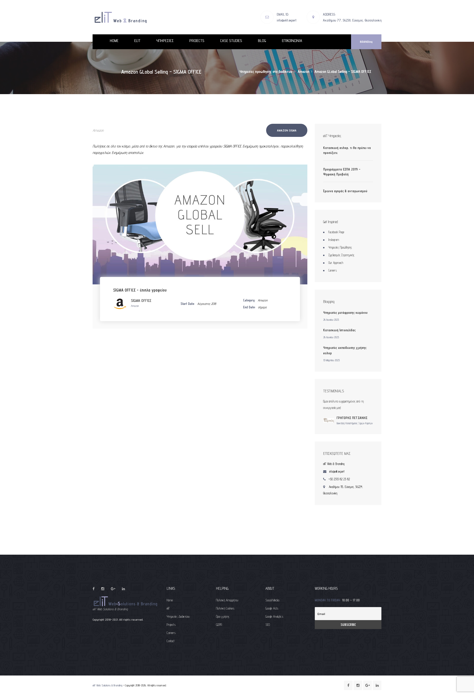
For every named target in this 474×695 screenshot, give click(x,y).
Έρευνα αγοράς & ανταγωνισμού (345, 191)
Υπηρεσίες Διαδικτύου (178, 616)
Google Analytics (274, 616)
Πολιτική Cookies (225, 608)
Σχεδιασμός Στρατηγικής (341, 255)
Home (170, 600)
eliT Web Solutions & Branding (107, 685)
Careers (332, 270)
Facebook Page (336, 232)
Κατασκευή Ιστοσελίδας (339, 330)
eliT (168, 608)
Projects (171, 625)
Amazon (98, 130)
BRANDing (366, 41)
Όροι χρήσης (222, 616)
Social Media (272, 600)
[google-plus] (113, 589)
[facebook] (94, 589)
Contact (171, 641)
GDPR (219, 625)
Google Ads (271, 608)
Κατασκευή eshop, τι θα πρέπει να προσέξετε (347, 150)
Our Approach (335, 263)
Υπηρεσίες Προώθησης (340, 247)
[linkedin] (123, 589)
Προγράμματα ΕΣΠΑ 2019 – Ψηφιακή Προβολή (341, 171)
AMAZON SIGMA (286, 130)
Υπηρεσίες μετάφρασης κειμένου (345, 313)
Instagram (333, 240)
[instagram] (102, 589)
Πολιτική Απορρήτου (227, 600)
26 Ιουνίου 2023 (331, 319)
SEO (267, 625)
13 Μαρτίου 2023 (331, 360)
